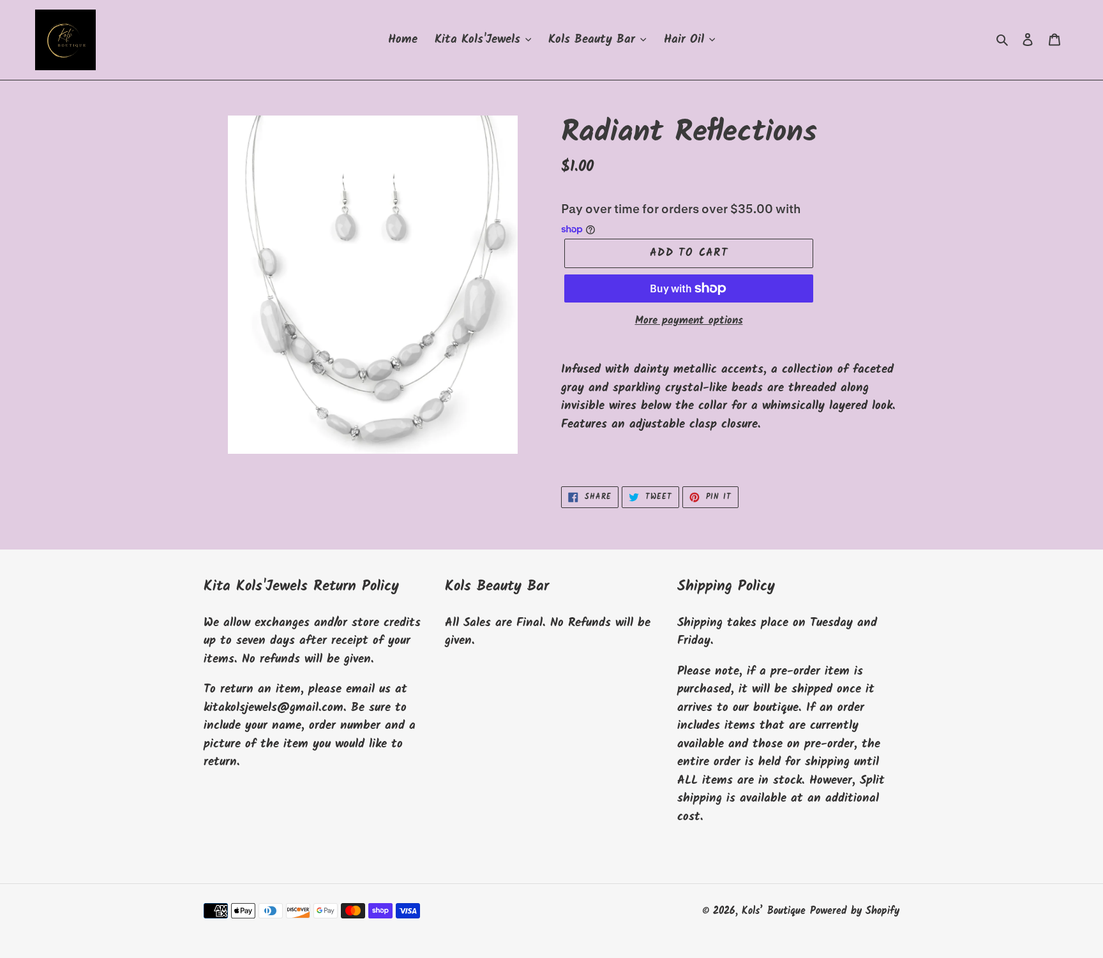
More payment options (689, 321)
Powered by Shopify (854, 911)
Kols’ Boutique (774, 911)
